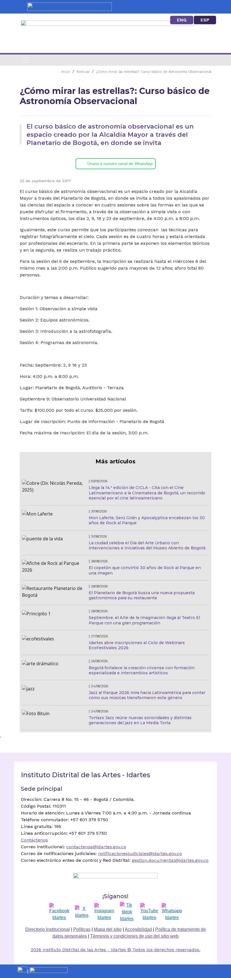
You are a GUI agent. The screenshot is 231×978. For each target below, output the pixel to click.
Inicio (65, 72)
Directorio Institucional (47, 929)
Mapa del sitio (108, 929)
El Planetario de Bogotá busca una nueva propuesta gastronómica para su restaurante (142, 595)
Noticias (83, 72)
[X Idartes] (81, 912)
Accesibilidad (138, 929)
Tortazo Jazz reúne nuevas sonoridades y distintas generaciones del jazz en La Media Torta (140, 720)
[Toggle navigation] (25, 60)
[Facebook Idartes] (59, 912)
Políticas (81, 929)
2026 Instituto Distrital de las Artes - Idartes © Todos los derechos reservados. (115, 949)
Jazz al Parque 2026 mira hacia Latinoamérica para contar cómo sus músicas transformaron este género (147, 695)
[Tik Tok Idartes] (127, 912)
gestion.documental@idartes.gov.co (170, 860)
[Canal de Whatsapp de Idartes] (172, 912)
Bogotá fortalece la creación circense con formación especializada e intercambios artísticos (142, 670)
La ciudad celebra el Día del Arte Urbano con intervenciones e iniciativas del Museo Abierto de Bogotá (147, 545)
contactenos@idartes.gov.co (96, 846)
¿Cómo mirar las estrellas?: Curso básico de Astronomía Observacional (153, 72)
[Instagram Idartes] (104, 912)
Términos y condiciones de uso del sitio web (134, 936)
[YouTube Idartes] (149, 912)
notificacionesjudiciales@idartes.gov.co (140, 853)
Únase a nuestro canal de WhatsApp (120, 163)
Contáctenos (34, 840)
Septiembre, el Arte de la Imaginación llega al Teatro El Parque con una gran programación (144, 620)
